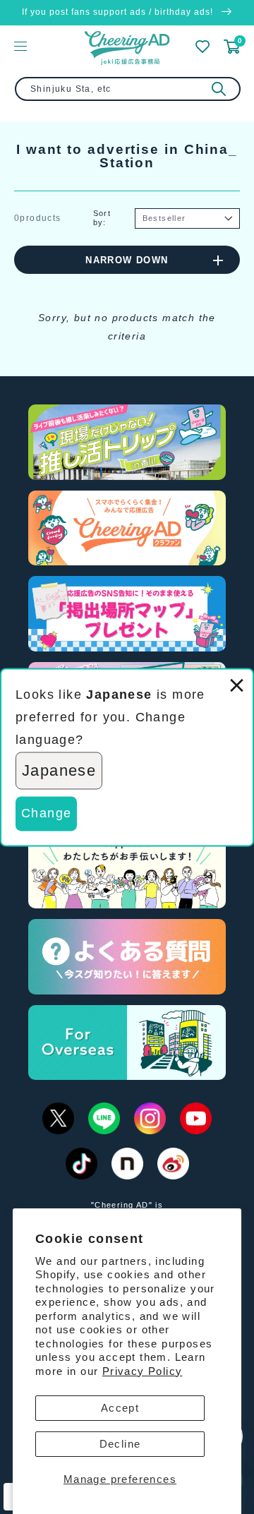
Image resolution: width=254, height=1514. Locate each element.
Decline (120, 1444)
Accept (120, 1408)
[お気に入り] (202, 46)
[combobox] (128, 89)
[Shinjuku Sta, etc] (219, 89)
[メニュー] (20, 46)
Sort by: (102, 218)
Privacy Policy (142, 1371)
